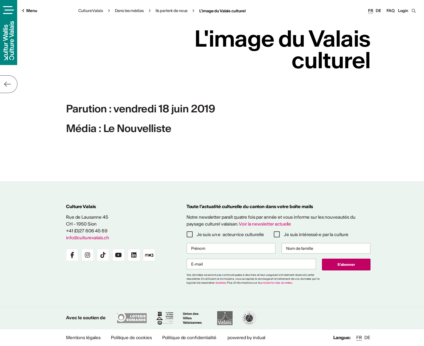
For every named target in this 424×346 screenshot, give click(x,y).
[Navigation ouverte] (8, 10)
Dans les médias (129, 10)
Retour (8, 84)
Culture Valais (90, 10)
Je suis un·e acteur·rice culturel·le (230, 234)
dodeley (220, 282)
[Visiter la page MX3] (149, 255)
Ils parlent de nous (172, 10)
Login (403, 10)
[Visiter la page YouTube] (118, 255)
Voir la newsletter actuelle (265, 224)
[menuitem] (83, 337)
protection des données (276, 282)
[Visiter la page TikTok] (103, 255)
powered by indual (246, 337)
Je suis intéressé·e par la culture (316, 234)
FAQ (390, 10)
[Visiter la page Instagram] (87, 255)
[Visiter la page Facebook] (72, 255)
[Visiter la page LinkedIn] (134, 255)
